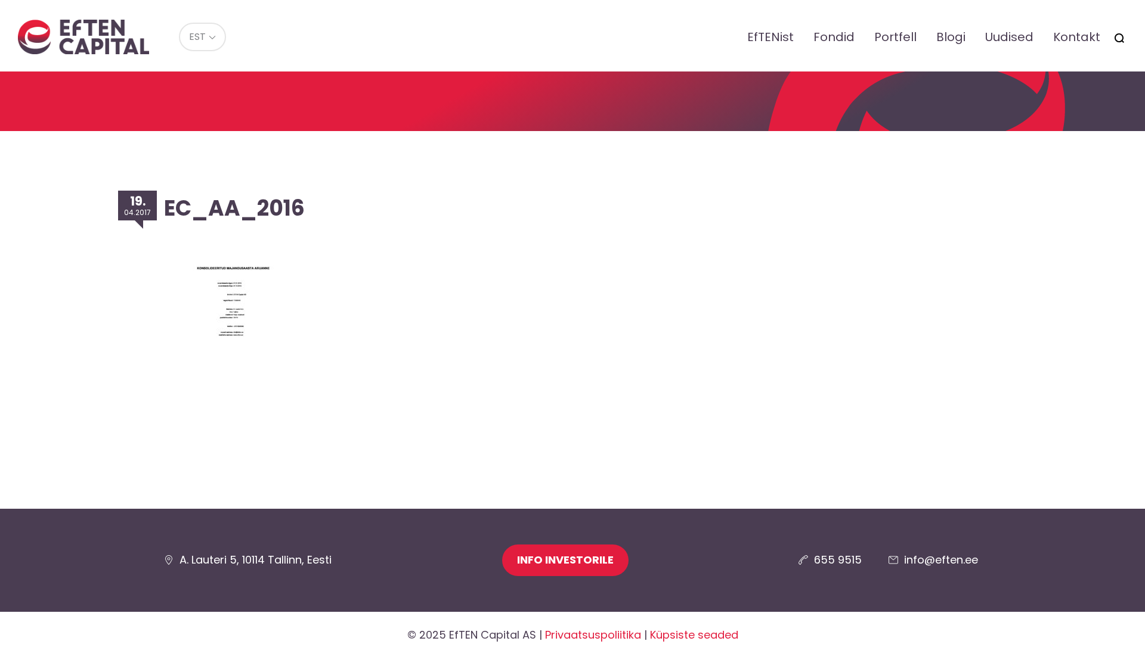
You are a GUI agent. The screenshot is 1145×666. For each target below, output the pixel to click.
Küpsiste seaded (694, 634)
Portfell (895, 37)
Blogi (950, 37)
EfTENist (770, 37)
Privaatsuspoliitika (593, 634)
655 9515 (838, 559)
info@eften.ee (941, 559)
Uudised (1009, 37)
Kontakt (1076, 37)
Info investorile (565, 559)
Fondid (834, 37)
